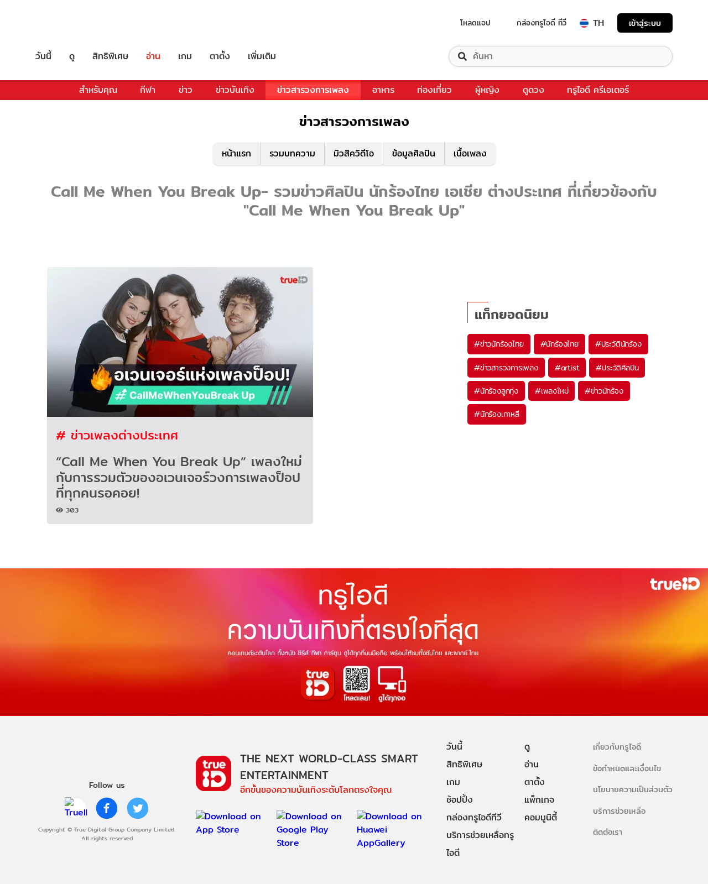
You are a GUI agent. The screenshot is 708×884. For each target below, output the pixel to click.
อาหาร (383, 90)
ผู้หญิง (487, 90)
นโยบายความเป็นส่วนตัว (633, 789)
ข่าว (185, 90)
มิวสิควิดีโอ (354, 153)
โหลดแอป (475, 22)
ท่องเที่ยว (434, 90)
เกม (185, 56)
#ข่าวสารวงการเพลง (506, 368)
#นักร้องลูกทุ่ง (496, 391)
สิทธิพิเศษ (110, 56)
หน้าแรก (236, 153)
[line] (76, 808)
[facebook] (107, 808)
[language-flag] (584, 23)
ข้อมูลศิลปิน (413, 153)
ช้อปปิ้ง (459, 800)
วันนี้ (43, 56)
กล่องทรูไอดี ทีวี (541, 22)
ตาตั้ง (220, 56)
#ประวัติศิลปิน (617, 368)
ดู (72, 56)
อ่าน (153, 56)
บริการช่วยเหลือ (619, 810)
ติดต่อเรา (607, 831)
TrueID (68, 23)
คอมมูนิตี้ (540, 817)
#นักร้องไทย (559, 344)
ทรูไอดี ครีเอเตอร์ (598, 90)
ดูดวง (533, 90)
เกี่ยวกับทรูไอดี (617, 746)
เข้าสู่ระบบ (645, 23)
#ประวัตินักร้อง (618, 344)
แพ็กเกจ (539, 800)
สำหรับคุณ (98, 90)
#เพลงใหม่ (551, 391)
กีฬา (147, 90)
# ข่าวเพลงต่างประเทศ (117, 434)
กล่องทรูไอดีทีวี (474, 817)
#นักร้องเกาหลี (496, 414)
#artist (567, 368)
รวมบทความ (292, 153)
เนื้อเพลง (470, 153)
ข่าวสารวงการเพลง (313, 90)
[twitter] (138, 808)
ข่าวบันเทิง (235, 90)
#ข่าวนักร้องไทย (499, 344)
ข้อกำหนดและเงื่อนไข (627, 768)
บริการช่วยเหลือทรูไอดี (480, 844)
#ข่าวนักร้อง (604, 391)
